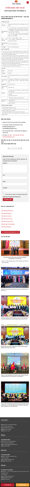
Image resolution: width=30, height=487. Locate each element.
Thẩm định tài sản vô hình (6, 218)
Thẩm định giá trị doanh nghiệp (7, 224)
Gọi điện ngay (22, 485)
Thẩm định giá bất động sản (7, 210)
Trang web (5, 187)
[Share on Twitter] (14, 148)
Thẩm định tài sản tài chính (7, 221)
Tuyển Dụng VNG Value (15, 8)
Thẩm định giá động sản (6, 213)
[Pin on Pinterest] (19, 148)
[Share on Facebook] (11, 148)
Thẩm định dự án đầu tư (6, 216)
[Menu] (28, 2)
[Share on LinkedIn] (21, 148)
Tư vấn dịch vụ (7, 485)
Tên (4, 175)
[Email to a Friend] (16, 148)
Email (4, 181)
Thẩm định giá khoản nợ (6, 227)
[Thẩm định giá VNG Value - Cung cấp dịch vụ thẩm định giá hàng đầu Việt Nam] (16, 2)
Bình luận (5, 163)
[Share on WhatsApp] (9, 148)
